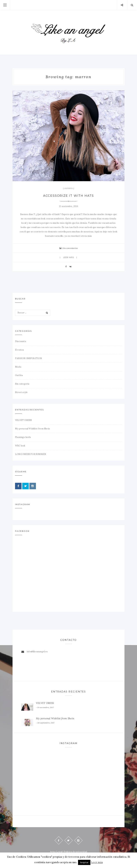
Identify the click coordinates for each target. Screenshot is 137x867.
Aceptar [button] (84, 862)
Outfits (68, 188)
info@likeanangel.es (37, 651)
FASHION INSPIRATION (28, 358)
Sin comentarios (70, 248)
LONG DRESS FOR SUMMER (30, 454)
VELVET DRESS (23, 420)
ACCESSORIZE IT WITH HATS (68, 196)
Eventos (19, 349)
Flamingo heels (23, 437)
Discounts (20, 341)
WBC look (20, 445)
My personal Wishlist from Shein (32, 428)
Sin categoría (22, 383)
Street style (21, 392)
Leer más (68, 257)
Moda (18, 366)
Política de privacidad (75, 851)
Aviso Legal (56, 851)
